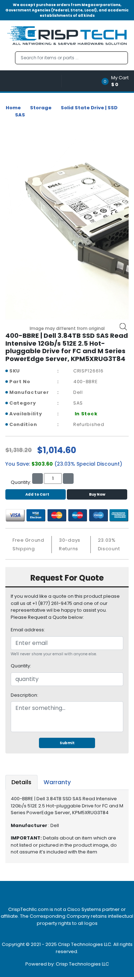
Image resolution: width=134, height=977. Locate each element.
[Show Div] (33, 80)
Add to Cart (37, 494)
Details (21, 782)
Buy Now (97, 494)
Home (13, 107)
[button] (117, 80)
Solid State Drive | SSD (89, 107)
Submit (67, 743)
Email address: (28, 629)
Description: (24, 695)
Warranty (57, 782)
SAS (20, 114)
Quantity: (21, 665)
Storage (40, 107)
